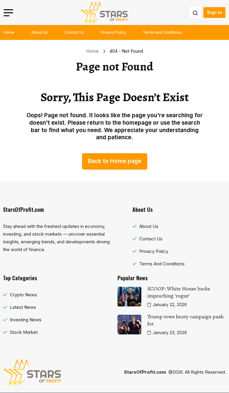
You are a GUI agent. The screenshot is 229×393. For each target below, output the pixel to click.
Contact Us (74, 32)
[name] (104, 12)
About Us (39, 32)
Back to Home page (114, 161)
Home (9, 32)
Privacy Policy (113, 32)
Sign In (214, 12)
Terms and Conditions (162, 32)
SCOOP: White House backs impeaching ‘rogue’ (178, 292)
